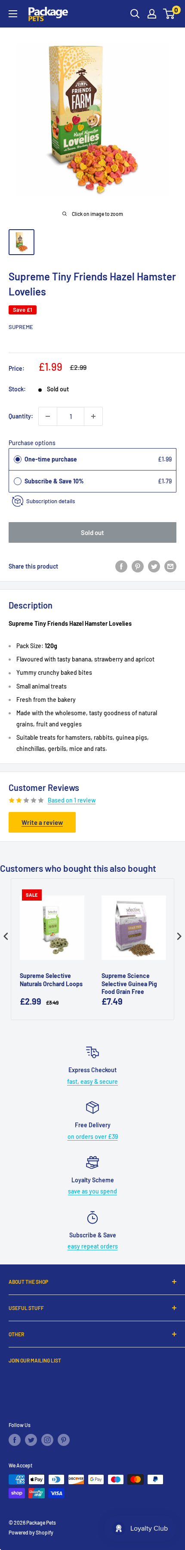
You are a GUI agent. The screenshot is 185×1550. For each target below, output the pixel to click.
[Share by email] (170, 566)
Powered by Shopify (31, 1532)
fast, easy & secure (92, 1081)
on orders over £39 (93, 1136)
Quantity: (21, 416)
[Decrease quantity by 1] (48, 416)
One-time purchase (51, 459)
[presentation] (6, 936)
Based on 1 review (72, 800)
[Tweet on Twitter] (154, 566)
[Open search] (135, 13)
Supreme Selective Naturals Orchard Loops (51, 979)
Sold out (92, 532)
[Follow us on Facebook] (15, 1440)
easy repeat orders (93, 1246)
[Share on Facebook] (121, 566)
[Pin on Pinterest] (138, 566)
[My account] (152, 13)
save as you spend (92, 1191)
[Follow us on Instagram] (47, 1440)
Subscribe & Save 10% (55, 481)
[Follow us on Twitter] (31, 1440)
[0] (169, 14)
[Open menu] (13, 13)
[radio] (18, 459)
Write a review (42, 822)
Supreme (21, 326)
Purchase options (32, 442)
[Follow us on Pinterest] (64, 1440)
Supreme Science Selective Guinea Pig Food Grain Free (129, 983)
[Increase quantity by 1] (93, 416)
